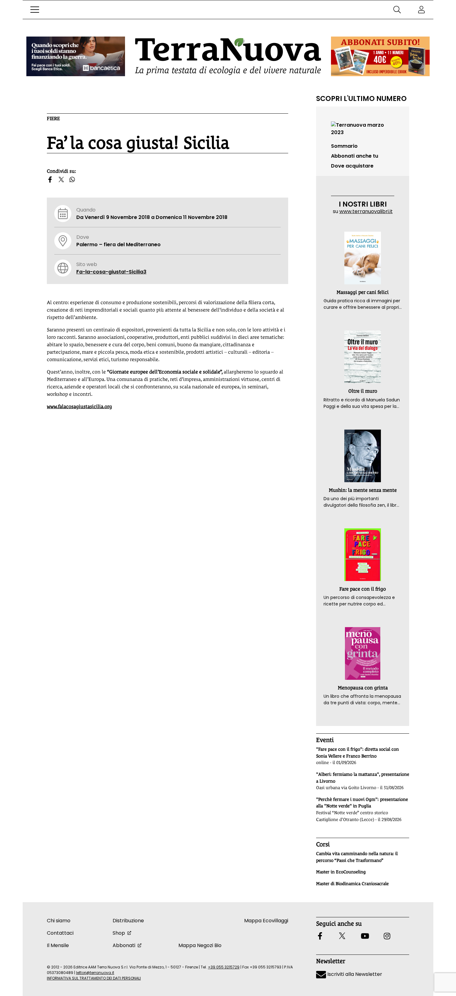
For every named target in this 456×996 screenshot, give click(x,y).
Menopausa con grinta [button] (363, 688)
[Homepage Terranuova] (228, 56)
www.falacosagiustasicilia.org (79, 406)
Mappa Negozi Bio (199, 945)
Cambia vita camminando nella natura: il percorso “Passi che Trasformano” (357, 857)
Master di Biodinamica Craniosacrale (352, 883)
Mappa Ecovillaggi (266, 920)
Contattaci (60, 933)
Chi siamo (58, 920)
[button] (35, 9)
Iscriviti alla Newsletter (354, 974)
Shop (119, 933)
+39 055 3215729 (223, 967)
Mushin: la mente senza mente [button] (363, 490)
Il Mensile (58, 945)
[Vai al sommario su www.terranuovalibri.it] (362, 128)
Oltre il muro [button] (362, 391)
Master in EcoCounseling (341, 871)
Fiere (53, 118)
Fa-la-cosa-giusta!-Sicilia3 (111, 271)
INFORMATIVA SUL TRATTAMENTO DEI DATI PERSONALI (94, 978)
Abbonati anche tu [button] (354, 155)
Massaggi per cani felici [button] (363, 292)
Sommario (344, 146)
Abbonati (124, 945)
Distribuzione (128, 920)
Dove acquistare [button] (352, 165)
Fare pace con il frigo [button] (362, 589)
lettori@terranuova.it (95, 972)
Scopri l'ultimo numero (361, 98)
